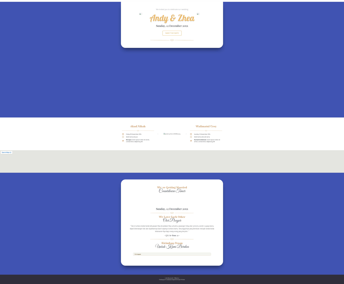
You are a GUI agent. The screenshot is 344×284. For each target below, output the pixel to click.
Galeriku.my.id (169, 278)
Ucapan (137, 254)
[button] (172, 33)
